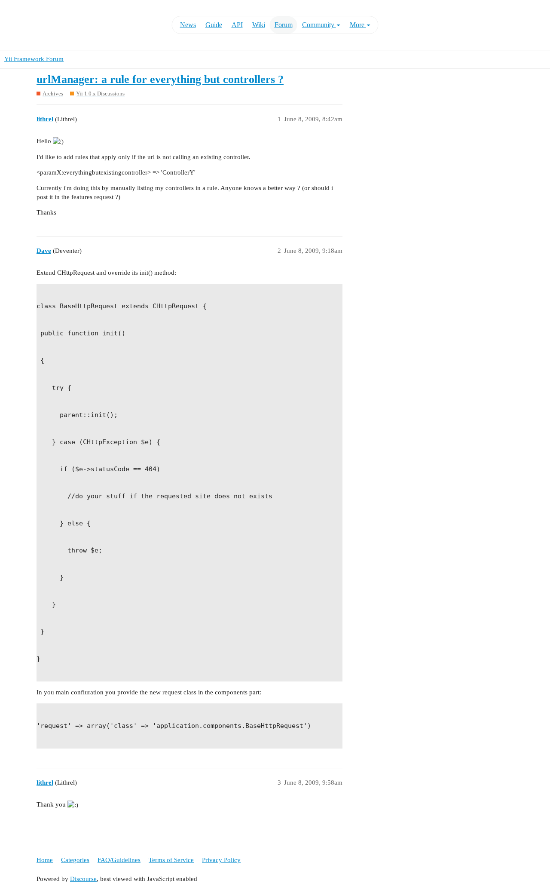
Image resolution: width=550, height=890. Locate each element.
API (237, 24)
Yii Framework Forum (34, 58)
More (358, 24)
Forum (284, 24)
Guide (213, 24)
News (188, 24)
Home (45, 859)
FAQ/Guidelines (119, 859)
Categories (75, 859)
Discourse (83, 878)
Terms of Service (171, 859)
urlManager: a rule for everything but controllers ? (160, 79)
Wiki (258, 24)
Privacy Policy (221, 859)
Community (319, 24)
